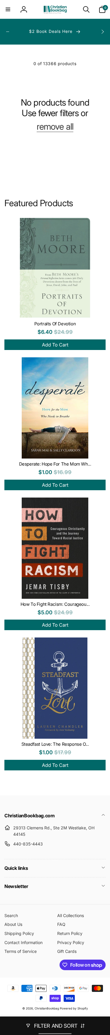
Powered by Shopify (74, 1008)
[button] (7, 9)
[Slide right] (102, 32)
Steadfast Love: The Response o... (55, 744)
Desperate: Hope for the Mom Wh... (55, 464)
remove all (55, 126)
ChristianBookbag (47, 1008)
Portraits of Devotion (55, 324)
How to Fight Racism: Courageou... (55, 604)
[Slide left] (7, 32)
